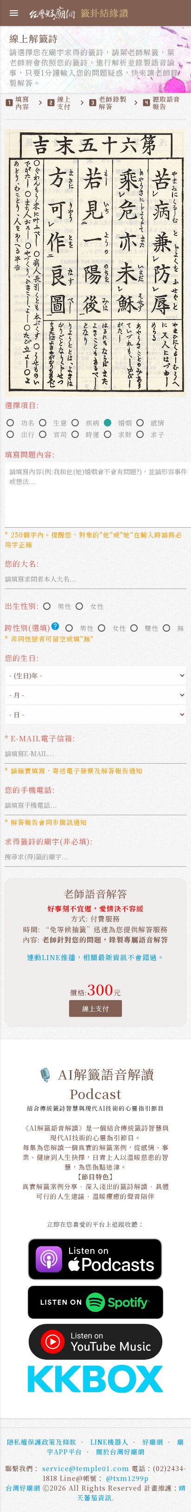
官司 (60, 434)
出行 (28, 434)
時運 (93, 434)
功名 (28, 422)
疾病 (93, 422)
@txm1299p (127, 1478)
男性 (64, 606)
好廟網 (152, 1442)
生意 (60, 422)
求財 (125, 434)
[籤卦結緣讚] (53, 12)
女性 (97, 606)
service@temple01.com (85, 1468)
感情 (158, 422)
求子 (158, 434)
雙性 (152, 628)
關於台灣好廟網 (120, 1451)
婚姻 (125, 422)
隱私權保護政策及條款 (41, 1442)
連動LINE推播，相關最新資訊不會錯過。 (96, 957)
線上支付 (95, 1008)
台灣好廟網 (23, 1487)
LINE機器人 (109, 1442)
